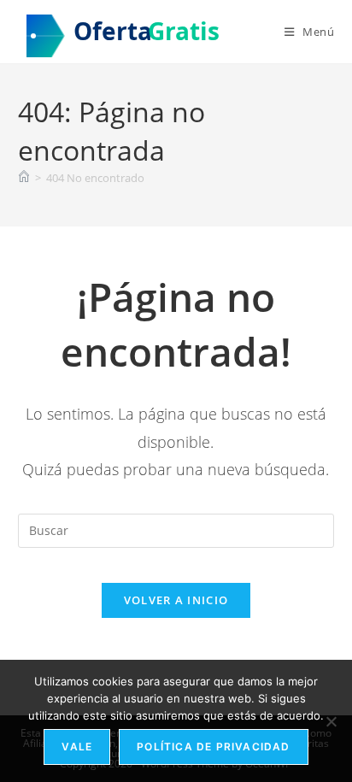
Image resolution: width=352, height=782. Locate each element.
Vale (77, 746)
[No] (330, 721)
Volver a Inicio (176, 600)
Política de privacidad (213, 746)
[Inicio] (24, 177)
